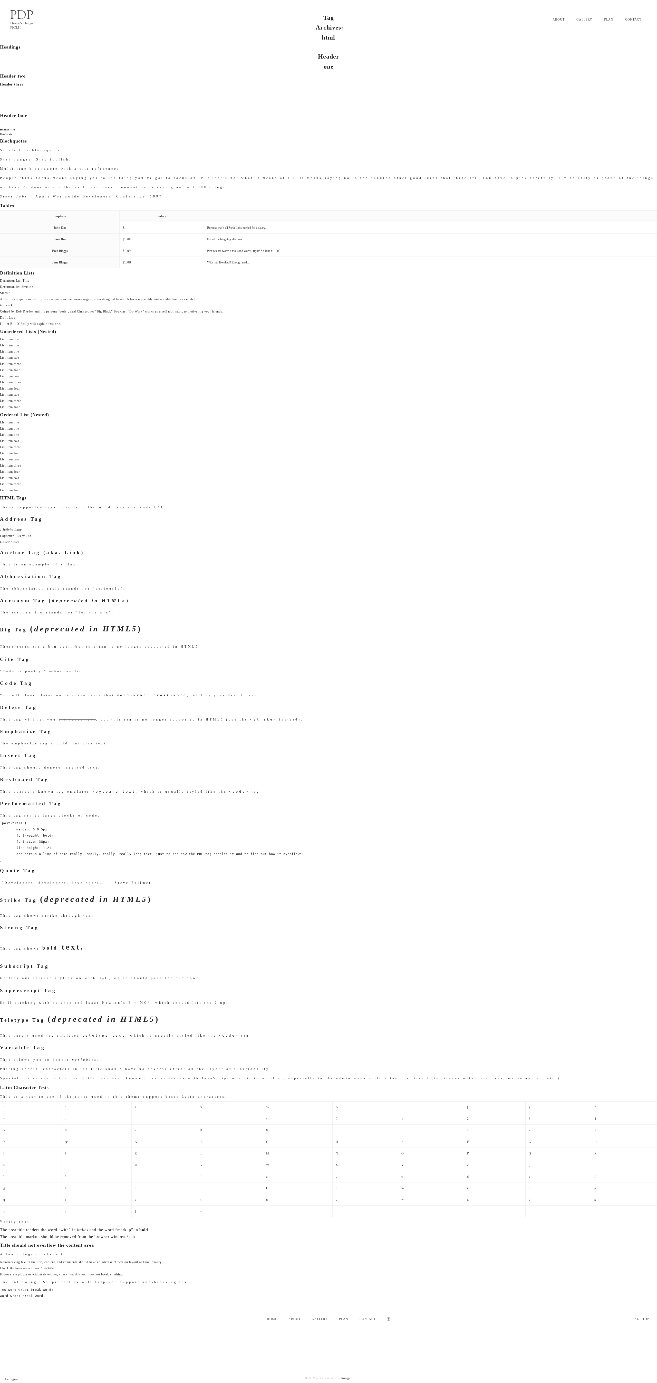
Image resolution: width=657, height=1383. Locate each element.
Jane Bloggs (60, 262)
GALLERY (320, 1319)
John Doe (60, 228)
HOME (272, 1319)
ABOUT (294, 1319)
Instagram (12, 1379)
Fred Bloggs (60, 251)
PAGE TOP (641, 1319)
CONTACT (368, 1319)
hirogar (346, 1378)
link (71, 564)
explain (42, 324)
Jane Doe (60, 239)
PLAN (343, 1319)
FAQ (159, 507)
